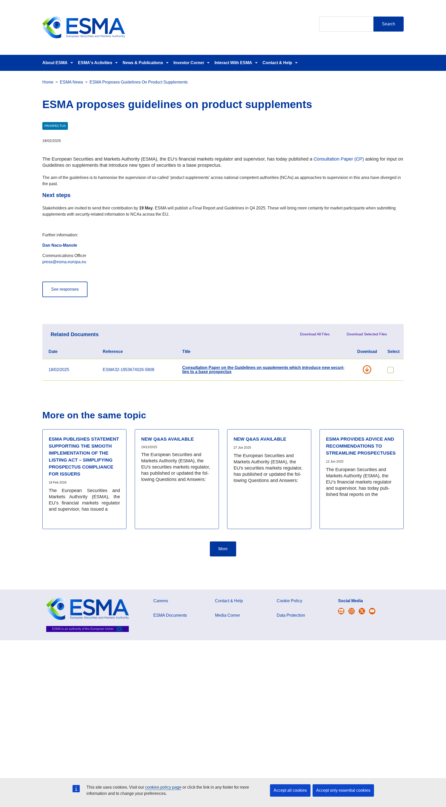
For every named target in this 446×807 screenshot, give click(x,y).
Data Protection (291, 615)
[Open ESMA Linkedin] (362, 611)
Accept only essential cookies (343, 790)
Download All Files (315, 334)
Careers (160, 601)
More (223, 549)
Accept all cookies (290, 790)
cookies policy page (163, 787)
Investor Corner (188, 63)
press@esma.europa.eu (64, 262)
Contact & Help (277, 63)
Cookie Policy (289, 601)
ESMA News (71, 82)
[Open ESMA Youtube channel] (372, 611)
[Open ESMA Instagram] (351, 611)
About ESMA (55, 63)
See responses (65, 289)
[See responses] (64, 284)
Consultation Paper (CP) (339, 159)
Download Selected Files (367, 334)
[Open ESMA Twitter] (341, 611)
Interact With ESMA (233, 63)
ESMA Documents (170, 615)
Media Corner (227, 615)
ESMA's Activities (95, 63)
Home (47, 82)
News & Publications (143, 63)
